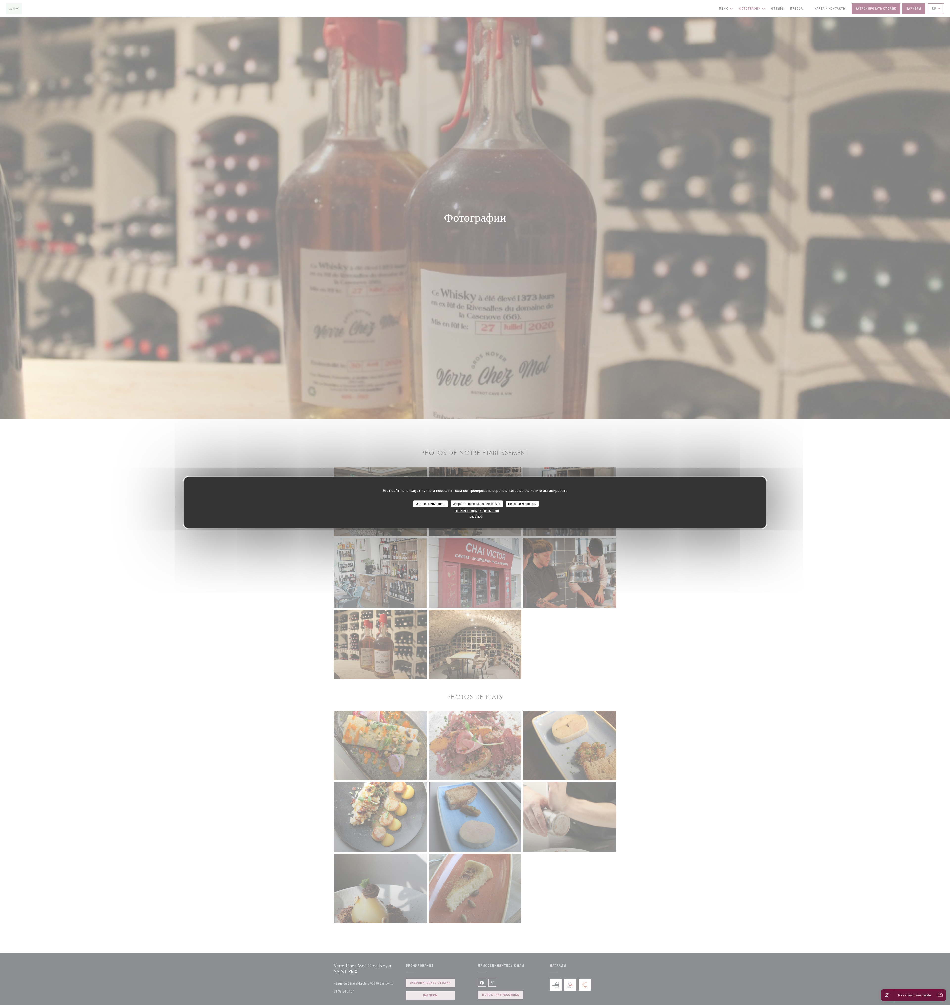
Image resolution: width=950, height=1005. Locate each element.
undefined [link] (476, 516)
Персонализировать (522, 504)
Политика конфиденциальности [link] (477, 511)
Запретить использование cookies (476, 504)
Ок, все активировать (430, 504)
